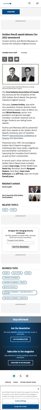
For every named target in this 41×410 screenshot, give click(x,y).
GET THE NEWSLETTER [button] (20, 339)
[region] (20, 398)
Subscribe (11, 12)
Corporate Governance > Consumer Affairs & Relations (18, 292)
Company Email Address (15, 240)
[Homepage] (7, 3)
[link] (4, 59)
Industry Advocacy (9, 287)
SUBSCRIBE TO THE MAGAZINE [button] (20, 363)
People (13, 210)
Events (28, 273)
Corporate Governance (10, 278)
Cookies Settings (20, 401)
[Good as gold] (34, 189)
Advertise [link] (8, 382)
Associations (17, 273)
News (5, 210)
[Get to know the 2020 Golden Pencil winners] (34, 197)
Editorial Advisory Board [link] (28, 382)
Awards (6, 273)
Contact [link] (15, 382)
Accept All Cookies (20, 406)
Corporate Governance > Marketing (15, 298)
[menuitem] (4, 59)
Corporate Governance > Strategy (14, 282)
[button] (37, 3)
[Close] (38, 389)
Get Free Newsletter (20, 247)
